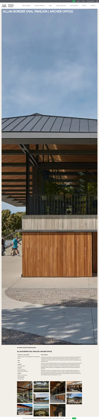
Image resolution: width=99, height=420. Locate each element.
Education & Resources (40, 5)
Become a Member (26, 5)
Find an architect (90, 1)
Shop (83, 1)
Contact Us (93, 5)
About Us (84, 5)
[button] (97, 1)
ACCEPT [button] (74, 418)
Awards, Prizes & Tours (61, 5)
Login (78, 1)
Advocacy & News (74, 5)
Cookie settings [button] (68, 418)
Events (50, 5)
